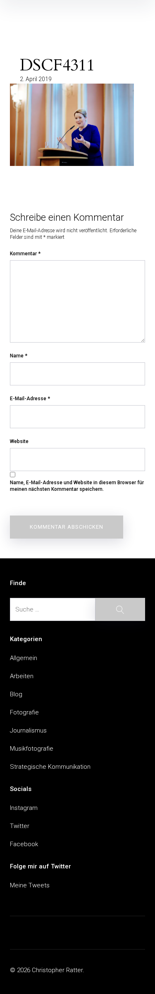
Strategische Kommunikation (50, 766)
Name (18, 356)
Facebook (24, 844)
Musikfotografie (31, 748)
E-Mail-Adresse (30, 398)
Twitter (19, 826)
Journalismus (28, 730)
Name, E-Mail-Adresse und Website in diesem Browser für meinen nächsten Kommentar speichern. (77, 486)
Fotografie (24, 712)
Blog (16, 694)
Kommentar (25, 254)
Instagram (24, 808)
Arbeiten (21, 676)
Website (19, 441)
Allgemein (23, 658)
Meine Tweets (30, 885)
